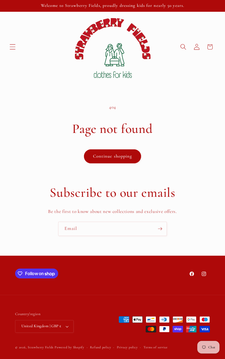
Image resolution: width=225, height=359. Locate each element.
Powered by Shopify (69, 347)
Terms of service (156, 347)
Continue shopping (112, 156)
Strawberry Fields (41, 347)
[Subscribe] (160, 229)
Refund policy (100, 347)
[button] (12, 46)
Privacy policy (127, 347)
